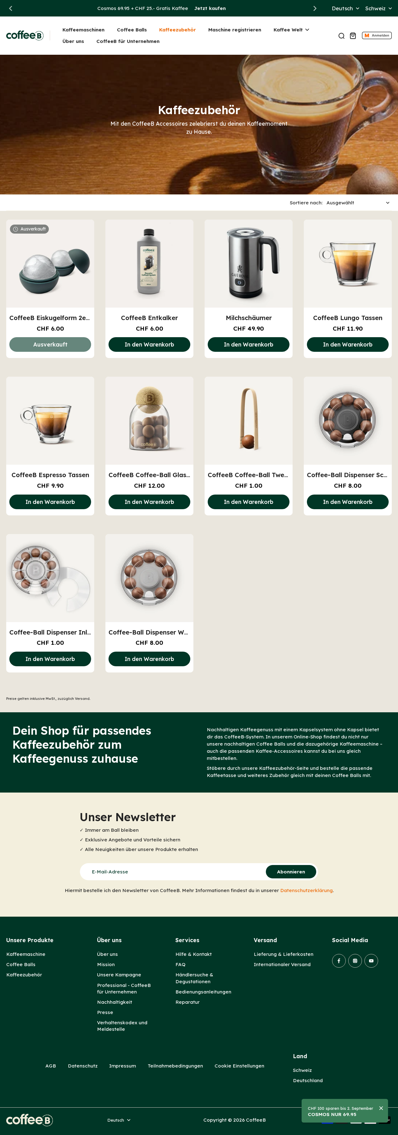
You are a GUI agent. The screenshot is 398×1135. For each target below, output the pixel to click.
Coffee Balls (20, 964)
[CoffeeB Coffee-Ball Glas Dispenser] (149, 421)
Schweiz (302, 1070)
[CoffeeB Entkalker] (149, 264)
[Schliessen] (381, 1108)
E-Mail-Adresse (110, 872)
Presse (105, 1012)
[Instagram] (355, 961)
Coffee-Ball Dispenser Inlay (52, 632)
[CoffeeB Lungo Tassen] (348, 264)
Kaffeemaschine (25, 954)
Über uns (107, 954)
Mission (106, 964)
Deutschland (308, 1080)
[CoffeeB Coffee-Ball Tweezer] (249, 421)
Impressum (122, 1066)
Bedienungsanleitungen (203, 992)
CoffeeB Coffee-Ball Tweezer (252, 475)
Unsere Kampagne (119, 975)
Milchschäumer (249, 318)
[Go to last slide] (10, 8)
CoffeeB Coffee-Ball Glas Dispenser (164, 475)
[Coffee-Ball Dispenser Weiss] (149, 578)
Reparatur (187, 1002)
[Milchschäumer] (249, 264)
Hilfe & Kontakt (193, 954)
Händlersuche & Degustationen (194, 978)
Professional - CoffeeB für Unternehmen (124, 988)
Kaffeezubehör (24, 975)
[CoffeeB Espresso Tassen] (50, 421)
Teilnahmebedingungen (175, 1066)
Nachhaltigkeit (114, 1002)
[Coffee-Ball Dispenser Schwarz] (348, 421)
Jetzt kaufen (210, 8)
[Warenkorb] (352, 35)
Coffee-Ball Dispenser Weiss (152, 632)
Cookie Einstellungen (239, 1066)
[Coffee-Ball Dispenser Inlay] (50, 578)
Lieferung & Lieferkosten (283, 954)
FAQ (180, 964)
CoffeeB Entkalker (149, 318)
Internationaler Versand (282, 964)
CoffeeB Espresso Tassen (50, 475)
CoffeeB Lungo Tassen (347, 318)
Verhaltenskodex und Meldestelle (122, 1026)
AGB (50, 1066)
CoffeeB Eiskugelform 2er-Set (55, 318)
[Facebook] (339, 961)
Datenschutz (83, 1066)
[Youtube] (371, 961)
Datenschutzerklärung (306, 890)
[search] (341, 35)
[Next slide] (315, 8)
